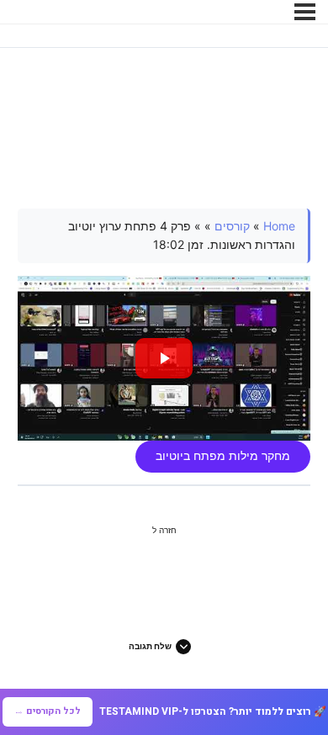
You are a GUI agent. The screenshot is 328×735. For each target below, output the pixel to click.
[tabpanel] (164, 341)
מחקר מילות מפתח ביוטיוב (223, 456)
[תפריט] (305, 11)
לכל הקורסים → (47, 711)
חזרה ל (164, 530)
